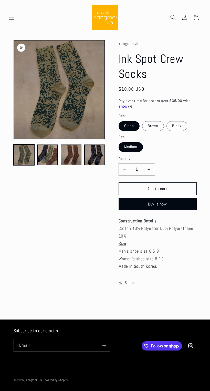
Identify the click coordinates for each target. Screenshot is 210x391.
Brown (153, 126)
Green (129, 126)
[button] (11, 17)
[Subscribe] (104, 345)
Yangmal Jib (34, 380)
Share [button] (129, 282)
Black (177, 126)
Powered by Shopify (55, 380)
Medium (130, 147)
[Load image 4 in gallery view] (94, 155)
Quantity (125, 159)
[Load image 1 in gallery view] (24, 155)
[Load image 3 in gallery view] (71, 155)
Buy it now (157, 204)
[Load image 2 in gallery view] (47, 155)
